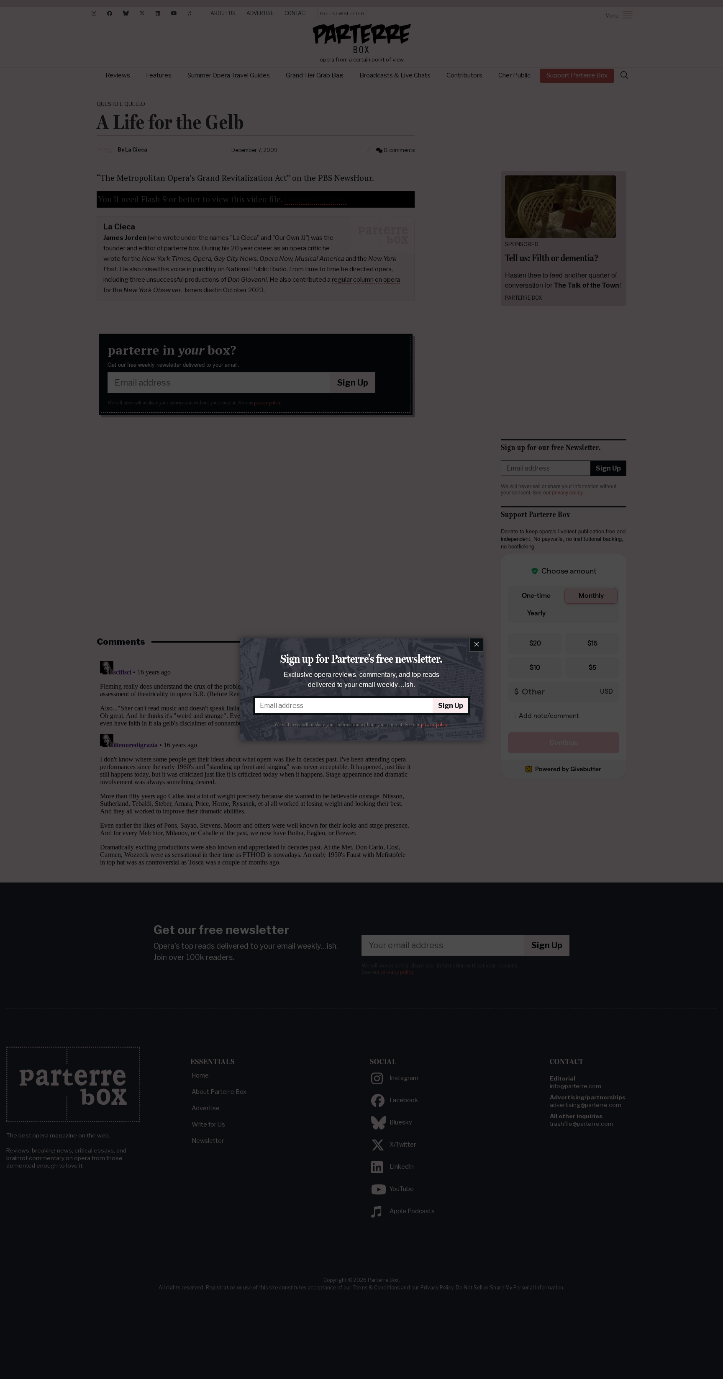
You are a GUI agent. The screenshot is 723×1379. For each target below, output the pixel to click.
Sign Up (450, 706)
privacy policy (434, 725)
